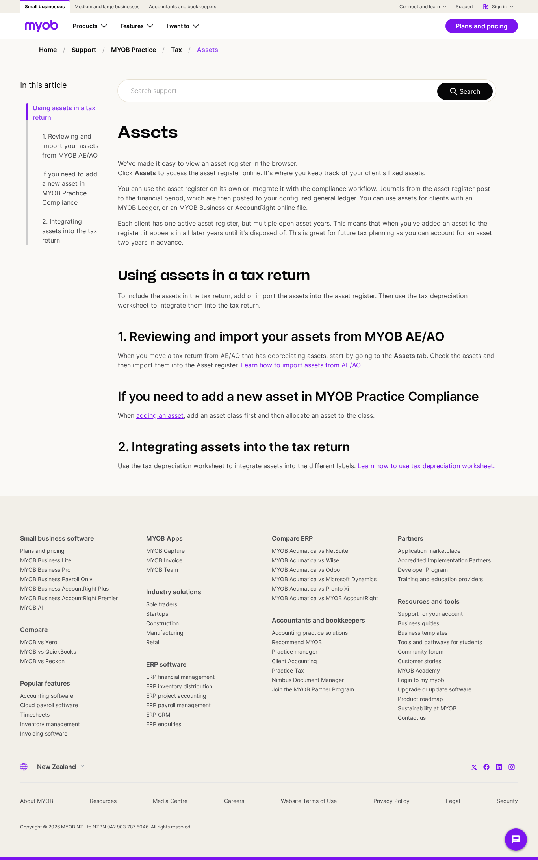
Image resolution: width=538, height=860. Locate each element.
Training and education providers (440, 579)
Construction (162, 623)
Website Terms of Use (309, 800)
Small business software (57, 538)
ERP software (166, 664)
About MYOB (36, 800)
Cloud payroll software (49, 705)
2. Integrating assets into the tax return (69, 230)
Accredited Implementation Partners (444, 560)
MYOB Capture (165, 550)
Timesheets (35, 714)
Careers (234, 800)
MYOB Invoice (164, 560)
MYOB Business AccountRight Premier (69, 598)
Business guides (418, 623)
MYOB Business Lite (45, 560)
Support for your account (430, 613)
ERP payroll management (178, 705)
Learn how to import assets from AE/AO (300, 365)
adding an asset (160, 415)
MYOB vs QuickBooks (48, 651)
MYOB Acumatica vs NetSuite (310, 550)
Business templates (422, 632)
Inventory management (50, 724)
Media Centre (170, 800)
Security (507, 800)
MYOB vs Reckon (42, 661)
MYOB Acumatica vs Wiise (305, 560)
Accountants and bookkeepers (318, 620)
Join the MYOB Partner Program (313, 689)
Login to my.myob (421, 680)
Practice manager (294, 651)
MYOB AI (31, 607)
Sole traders (161, 604)
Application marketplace (429, 550)
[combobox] (307, 91)
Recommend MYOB (297, 642)
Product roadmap (420, 698)
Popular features (45, 683)
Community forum (420, 651)
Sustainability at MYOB (427, 708)
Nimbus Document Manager (308, 680)
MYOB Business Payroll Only (56, 579)
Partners (410, 538)
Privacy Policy (391, 800)
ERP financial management (180, 676)
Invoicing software (43, 733)
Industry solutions (173, 592)
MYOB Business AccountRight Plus (64, 588)
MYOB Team (162, 569)
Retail (153, 642)
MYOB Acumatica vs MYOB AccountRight (325, 598)
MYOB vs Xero (38, 642)
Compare (34, 630)
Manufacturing (165, 632)
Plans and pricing (42, 550)
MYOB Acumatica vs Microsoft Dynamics (324, 579)
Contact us (412, 717)
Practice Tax (288, 670)
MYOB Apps (164, 538)
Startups (157, 613)
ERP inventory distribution (179, 686)
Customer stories (419, 661)
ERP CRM (158, 714)
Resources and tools (429, 601)
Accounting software (46, 695)
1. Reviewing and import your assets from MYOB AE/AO (70, 145)
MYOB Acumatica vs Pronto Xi (310, 588)
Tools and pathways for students (440, 642)
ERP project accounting (176, 695)
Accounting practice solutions (310, 632)
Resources (103, 800)
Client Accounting (294, 661)
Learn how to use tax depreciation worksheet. (425, 466)
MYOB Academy (419, 670)
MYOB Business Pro (45, 569)
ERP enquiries (163, 724)
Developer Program (423, 569)
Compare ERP (292, 538)
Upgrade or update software (434, 689)
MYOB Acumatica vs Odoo (306, 569)
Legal (453, 800)
